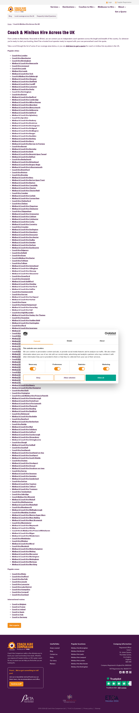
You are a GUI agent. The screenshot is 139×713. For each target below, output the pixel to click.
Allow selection (69, 378)
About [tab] (102, 341)
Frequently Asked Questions (46, 16)
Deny (38, 378)
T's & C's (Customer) (74, 708)
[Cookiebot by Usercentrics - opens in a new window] (106, 333)
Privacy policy (88, 708)
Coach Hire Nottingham (21, 92)
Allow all (101, 378)
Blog (10, 16)
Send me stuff (16, 684)
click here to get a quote (75, 46)
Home (10, 24)
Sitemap (97, 708)
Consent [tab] (37, 341)
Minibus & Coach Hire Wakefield (24, 505)
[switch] (57, 369)
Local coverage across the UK (24, 16)
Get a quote (14, 625)
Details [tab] (69, 341)
